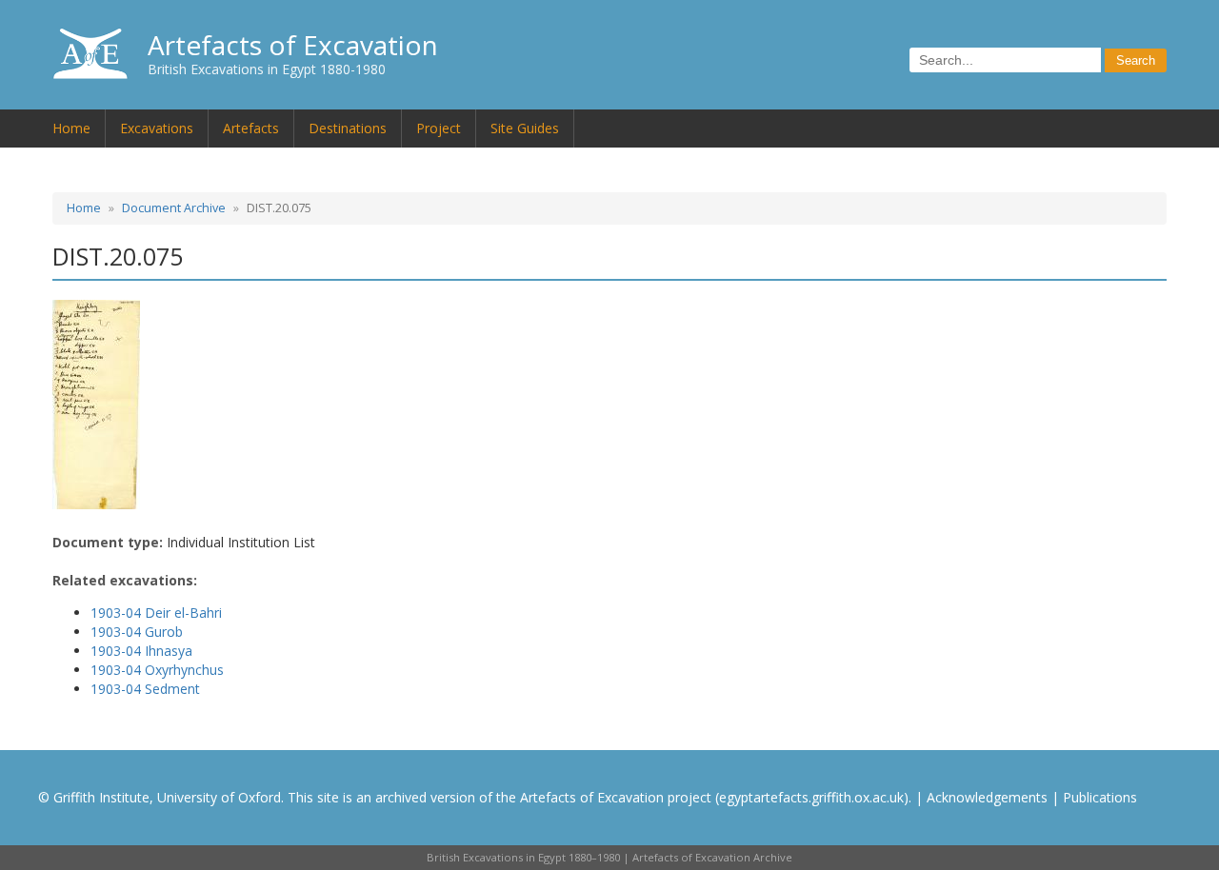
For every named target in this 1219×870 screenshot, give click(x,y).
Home (71, 128)
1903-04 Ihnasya (141, 651)
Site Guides (524, 128)
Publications (1100, 797)
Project (438, 128)
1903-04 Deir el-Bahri (156, 612)
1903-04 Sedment (145, 689)
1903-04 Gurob (136, 632)
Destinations (348, 128)
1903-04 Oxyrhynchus (157, 670)
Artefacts (251, 128)
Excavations (156, 128)
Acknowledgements (987, 797)
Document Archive (174, 208)
